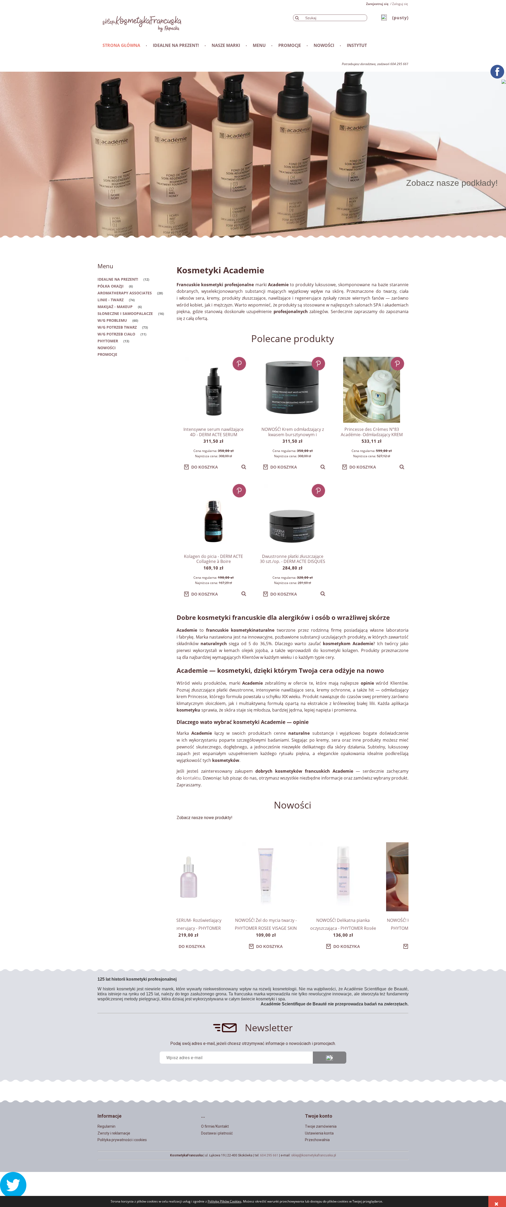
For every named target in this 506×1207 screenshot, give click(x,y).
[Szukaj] (297, 17)
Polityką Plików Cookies (224, 1201)
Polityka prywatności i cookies (122, 1140)
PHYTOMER (108, 340)
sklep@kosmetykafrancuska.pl (313, 1155)
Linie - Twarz (111, 299)
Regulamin (106, 1126)
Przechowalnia (317, 1140)
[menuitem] (122, 45)
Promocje (107, 354)
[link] (253, 155)
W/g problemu (112, 320)
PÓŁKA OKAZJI (111, 286)
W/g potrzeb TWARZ (117, 327)
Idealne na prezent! (118, 279)
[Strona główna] (140, 22)
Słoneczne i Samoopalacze (125, 313)
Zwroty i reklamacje (114, 1133)
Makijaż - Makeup (115, 306)
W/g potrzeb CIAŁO (116, 334)
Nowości (107, 347)
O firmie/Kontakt (215, 1126)
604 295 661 (269, 1155)
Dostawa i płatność (217, 1133)
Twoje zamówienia (321, 1126)
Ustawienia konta (319, 1133)
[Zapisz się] (329, 1058)
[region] (253, 155)
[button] (243, 467)
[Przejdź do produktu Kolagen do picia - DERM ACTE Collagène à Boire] (213, 517)
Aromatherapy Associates (125, 292)
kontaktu (192, 778)
